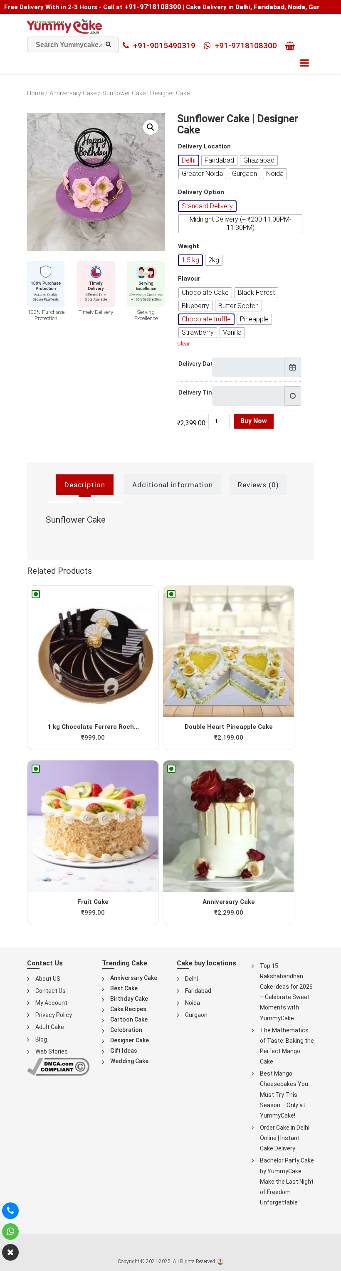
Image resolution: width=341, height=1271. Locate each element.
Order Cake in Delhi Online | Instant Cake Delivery (284, 1138)
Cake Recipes (128, 1009)
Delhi (191, 978)
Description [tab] (84, 485)
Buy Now (253, 421)
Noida (192, 1003)
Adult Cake (49, 1027)
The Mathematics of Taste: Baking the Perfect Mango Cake (287, 1046)
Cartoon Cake (129, 1019)
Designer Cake (129, 1040)
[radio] (188, 160)
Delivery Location (204, 146)
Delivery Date (197, 364)
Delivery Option (201, 192)
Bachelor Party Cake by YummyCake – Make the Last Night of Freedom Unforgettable (287, 1181)
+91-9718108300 (152, 6)
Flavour (189, 279)
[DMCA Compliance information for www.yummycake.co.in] (58, 1066)
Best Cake (124, 988)
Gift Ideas (123, 1050)
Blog (41, 1039)
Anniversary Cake (72, 93)
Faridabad (198, 990)
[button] (150, 127)
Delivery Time (197, 392)
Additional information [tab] (172, 485)
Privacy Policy (53, 1015)
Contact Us (50, 990)
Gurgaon (196, 1015)
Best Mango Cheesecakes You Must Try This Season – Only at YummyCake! (284, 1094)
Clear (183, 344)
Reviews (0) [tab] (258, 485)
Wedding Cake (129, 1061)
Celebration (126, 1030)
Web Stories (51, 1051)
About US (47, 978)
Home (35, 93)
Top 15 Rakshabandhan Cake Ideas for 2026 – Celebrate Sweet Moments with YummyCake (286, 992)
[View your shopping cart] (292, 46)
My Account (51, 1003)
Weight (188, 246)
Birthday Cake (129, 998)
